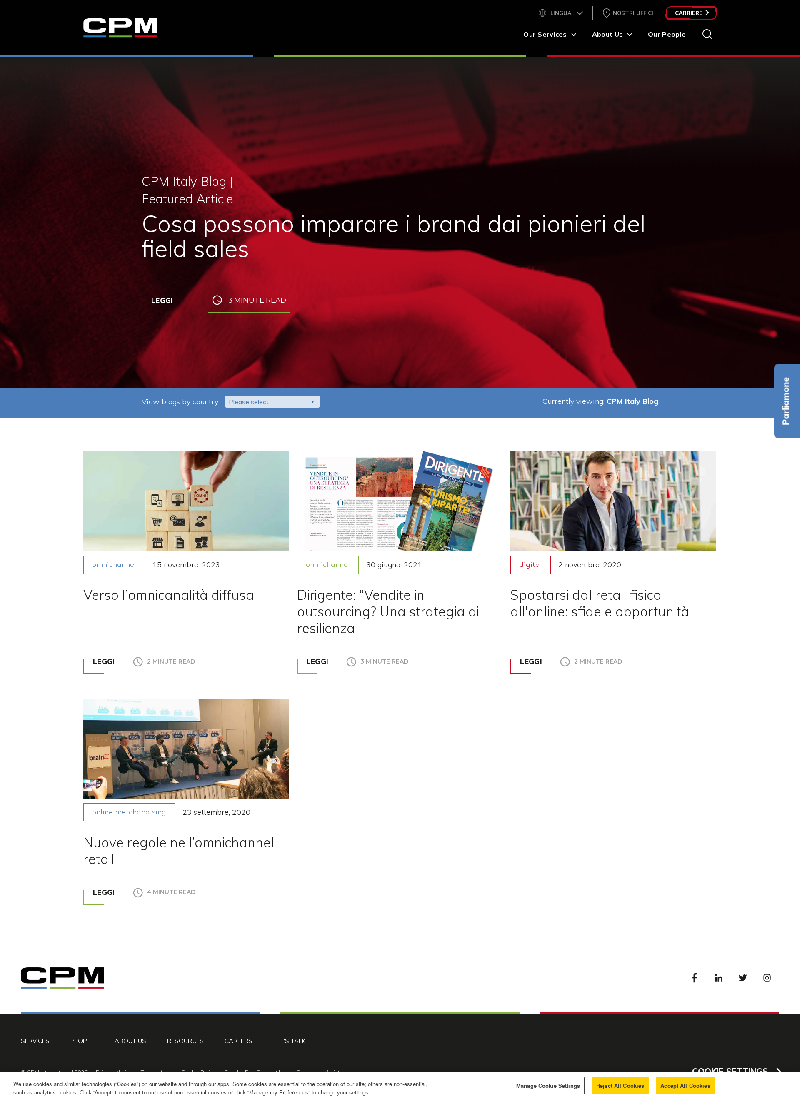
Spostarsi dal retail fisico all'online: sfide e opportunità (599, 603)
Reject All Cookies (620, 1085)
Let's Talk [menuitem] (289, 1041)
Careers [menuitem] (238, 1041)
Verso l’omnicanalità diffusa (168, 594)
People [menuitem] (82, 1041)
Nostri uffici (633, 13)
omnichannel (114, 565)
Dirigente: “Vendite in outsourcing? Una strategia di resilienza (388, 611)
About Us (607, 34)
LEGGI (162, 300)
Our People (667, 34)
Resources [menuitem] (185, 1041)
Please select (249, 402)
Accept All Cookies (685, 1085)
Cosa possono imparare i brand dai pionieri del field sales (393, 235)
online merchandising (129, 813)
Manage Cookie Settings (548, 1085)
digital (530, 565)
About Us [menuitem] (130, 1041)
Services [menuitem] (35, 1041)
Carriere (688, 13)
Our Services (545, 34)
